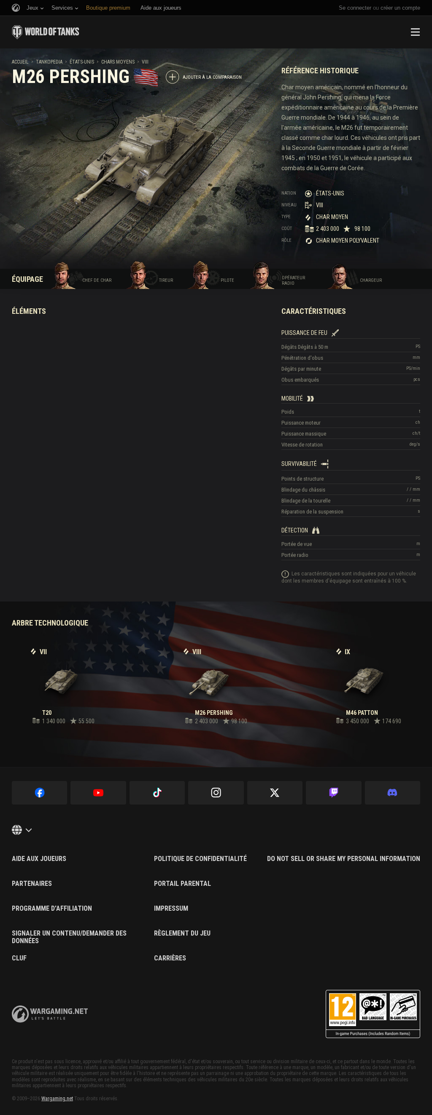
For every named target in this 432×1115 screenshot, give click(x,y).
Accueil (20, 62)
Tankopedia (49, 62)
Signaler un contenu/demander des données (69, 937)
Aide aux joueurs (39, 859)
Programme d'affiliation (52, 908)
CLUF (19, 958)
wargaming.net (50, 1014)
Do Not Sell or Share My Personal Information (343, 859)
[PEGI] (373, 1014)
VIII (145, 62)
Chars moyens (118, 62)
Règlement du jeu (182, 933)
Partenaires (32, 884)
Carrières (170, 958)
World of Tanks (45, 32)
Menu (415, 32)
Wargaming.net (57, 1099)
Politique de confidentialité (200, 859)
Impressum (171, 908)
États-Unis (82, 62)
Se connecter (355, 8)
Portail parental (182, 884)
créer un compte (400, 8)
